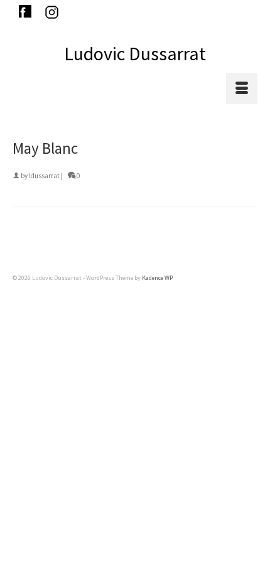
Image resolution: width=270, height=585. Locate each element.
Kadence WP (157, 278)
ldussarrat (44, 175)
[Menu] (241, 88)
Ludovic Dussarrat (135, 53)
